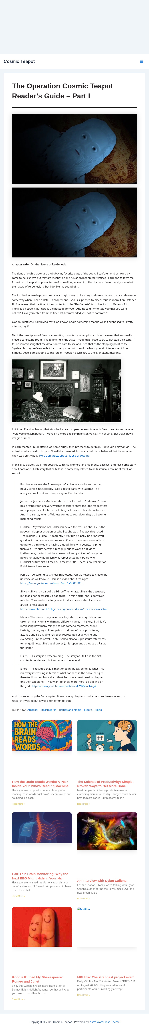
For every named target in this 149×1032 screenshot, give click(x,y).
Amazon (32, 709)
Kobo (98, 709)
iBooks (88, 709)
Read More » (18, 804)
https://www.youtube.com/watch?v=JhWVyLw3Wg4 (64, 686)
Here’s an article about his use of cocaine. (64, 455)
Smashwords (48, 709)
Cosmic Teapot (19, 61)
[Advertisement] (74, 27)
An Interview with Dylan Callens (101, 881)
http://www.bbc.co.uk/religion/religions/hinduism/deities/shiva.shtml (63, 609)
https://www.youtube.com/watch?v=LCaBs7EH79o (51, 583)
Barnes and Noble (70, 709)
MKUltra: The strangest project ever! (105, 977)
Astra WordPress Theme (105, 1022)
